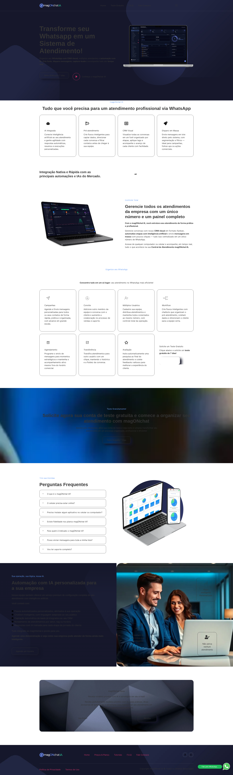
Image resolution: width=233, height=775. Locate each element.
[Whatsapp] (191, 755)
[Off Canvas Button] (175, 5)
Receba (147, 718)
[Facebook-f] (185, 755)
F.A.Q (131, 5)
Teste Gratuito (117, 5)
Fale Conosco (144, 5)
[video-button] (76, 76)
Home (103, 5)
